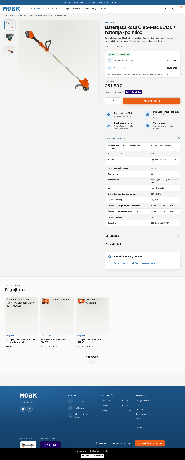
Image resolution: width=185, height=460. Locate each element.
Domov (5, 15)
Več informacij (97, 456)
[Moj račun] (172, 8)
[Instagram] (30, 409)
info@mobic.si (79, 408)
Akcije (46, 8)
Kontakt (103, 8)
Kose (26, 15)
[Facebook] (23, 409)
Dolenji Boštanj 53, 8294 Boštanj (83, 415)
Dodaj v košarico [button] (23, 331)
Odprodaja (56, 8)
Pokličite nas (119, 263)
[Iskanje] (166, 8)
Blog (94, 8)
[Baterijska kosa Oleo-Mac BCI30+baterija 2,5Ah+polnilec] (59, 61)
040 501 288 (116, 2)
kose (92, 362)
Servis (86, 8)
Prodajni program (32, 8)
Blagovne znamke (72, 8)
